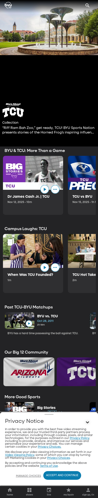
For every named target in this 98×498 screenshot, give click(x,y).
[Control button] (87, 422)
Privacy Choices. (49, 446)
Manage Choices (28, 476)
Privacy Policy (79, 438)
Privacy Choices (58, 458)
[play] (44, 189)
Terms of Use (49, 466)
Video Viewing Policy (19, 455)
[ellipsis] (55, 189)
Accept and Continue (62, 475)
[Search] (87, 5)
